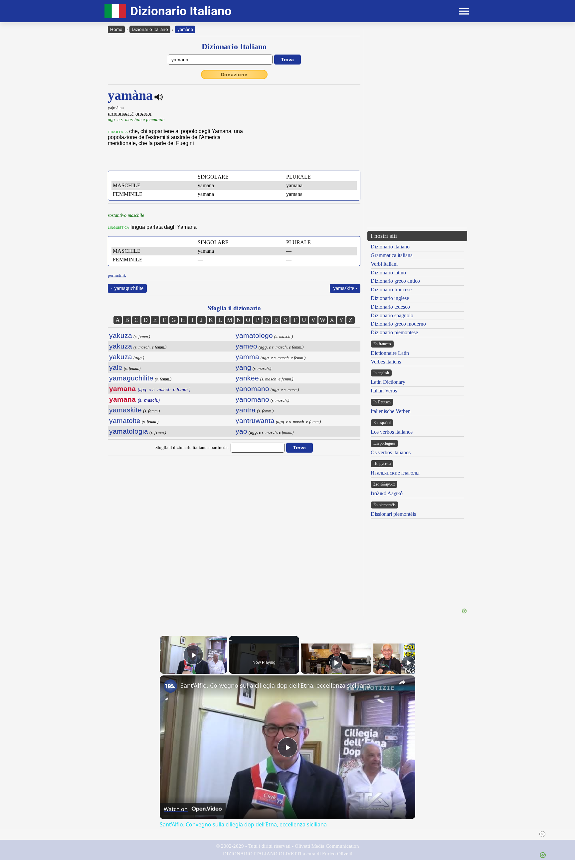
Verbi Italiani (384, 264)
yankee (247, 378)
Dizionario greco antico (395, 281)
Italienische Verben (391, 411)
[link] (170, 686)
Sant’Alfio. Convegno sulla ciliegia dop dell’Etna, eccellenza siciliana (275, 685)
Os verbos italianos (391, 452)
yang (243, 367)
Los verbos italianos (392, 432)
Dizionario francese (391, 289)
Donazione (234, 74)
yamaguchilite (131, 378)
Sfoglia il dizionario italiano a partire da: (192, 447)
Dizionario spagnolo (392, 315)
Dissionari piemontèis (393, 514)
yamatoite (124, 420)
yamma (247, 356)
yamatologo (254, 335)
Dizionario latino (388, 272)
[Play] (336, 662)
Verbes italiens (386, 361)
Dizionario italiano (390, 246)
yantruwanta (255, 420)
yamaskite (125, 410)
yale (115, 367)
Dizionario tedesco (390, 307)
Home (116, 29)
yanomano (252, 388)
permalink (117, 275)
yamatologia (128, 431)
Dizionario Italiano (150, 29)
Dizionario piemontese (394, 332)
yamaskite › (345, 288)
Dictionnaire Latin (390, 353)
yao (241, 431)
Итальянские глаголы (395, 473)
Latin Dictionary (388, 382)
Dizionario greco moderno (398, 324)
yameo (246, 346)
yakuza (120, 335)
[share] (402, 682)
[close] (542, 834)
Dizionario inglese (390, 298)
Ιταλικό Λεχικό (387, 493)
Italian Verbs (384, 390)
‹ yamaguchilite (127, 288)
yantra (246, 410)
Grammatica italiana (392, 255)
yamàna (185, 29)
